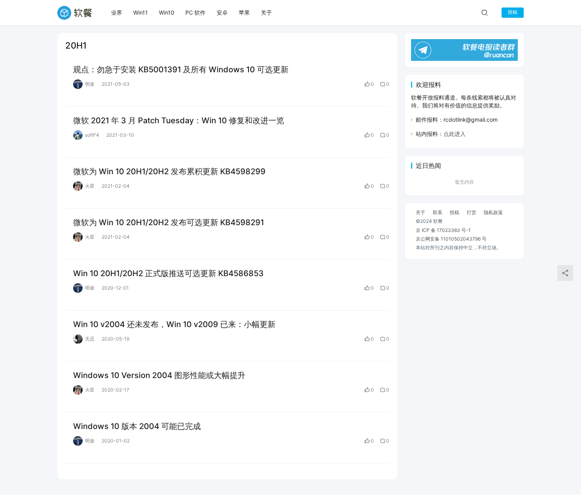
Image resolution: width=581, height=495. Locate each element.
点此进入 (454, 133)
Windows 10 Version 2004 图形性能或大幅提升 (159, 375)
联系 (437, 212)
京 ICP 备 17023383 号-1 (443, 230)
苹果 (244, 12)
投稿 (512, 12)
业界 (116, 12)
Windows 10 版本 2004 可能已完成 (137, 426)
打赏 (471, 212)
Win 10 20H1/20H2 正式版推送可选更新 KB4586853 (168, 273)
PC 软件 (195, 12)
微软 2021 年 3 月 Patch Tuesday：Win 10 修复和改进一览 (178, 120)
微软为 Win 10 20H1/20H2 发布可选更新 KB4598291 (168, 222)
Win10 (166, 12)
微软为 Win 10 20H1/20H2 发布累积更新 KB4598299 (169, 171)
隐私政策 (493, 212)
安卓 (222, 12)
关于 (266, 12)
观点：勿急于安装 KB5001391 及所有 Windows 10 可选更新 (181, 69)
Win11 (140, 12)
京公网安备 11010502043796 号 (451, 239)
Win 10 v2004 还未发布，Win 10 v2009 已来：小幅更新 (174, 324)
